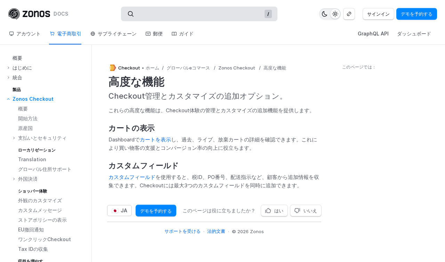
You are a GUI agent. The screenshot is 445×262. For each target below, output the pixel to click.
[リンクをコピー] (349, 13)
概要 (17, 58)
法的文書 (216, 231)
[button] (48, 68)
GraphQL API (373, 33)
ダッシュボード (414, 33)
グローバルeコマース (188, 68)
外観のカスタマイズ (40, 200)
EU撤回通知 (31, 229)
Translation (32, 159)
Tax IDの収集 (33, 249)
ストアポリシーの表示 (42, 220)
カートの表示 (131, 128)
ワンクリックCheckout (44, 239)
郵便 (158, 33)
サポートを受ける (182, 231)
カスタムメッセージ (40, 210)
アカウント (28, 33)
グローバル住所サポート (45, 169)
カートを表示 (155, 139)
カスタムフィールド (143, 165)
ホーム (152, 68)
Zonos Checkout (236, 68)
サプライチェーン (117, 33)
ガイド (186, 33)
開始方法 (28, 118)
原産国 (25, 128)
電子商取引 (69, 33)
